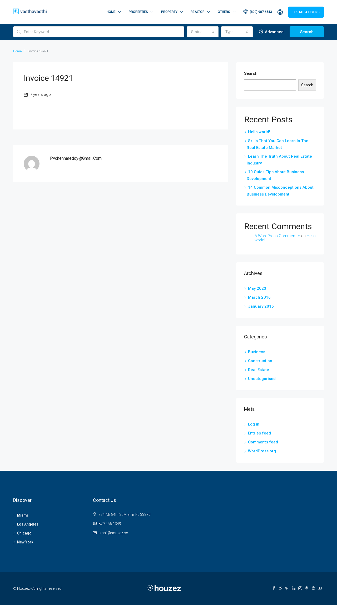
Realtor (198, 12)
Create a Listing (306, 12)
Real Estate (258, 369)
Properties (138, 12)
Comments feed (263, 442)
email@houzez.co (113, 533)
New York (25, 542)
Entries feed (259, 433)
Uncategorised (262, 378)
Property (169, 12)
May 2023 (257, 288)
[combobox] (203, 31)
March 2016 (259, 297)
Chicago (24, 533)
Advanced (274, 31)
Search (307, 31)
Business (256, 351)
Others (224, 12)
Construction (260, 360)
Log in (253, 424)
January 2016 (261, 306)
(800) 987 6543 (260, 12)
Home (111, 12)
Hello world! (259, 131)
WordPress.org (262, 451)
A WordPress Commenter (277, 235)
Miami (22, 515)
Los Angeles (27, 524)
